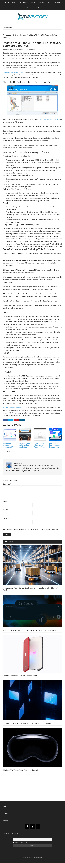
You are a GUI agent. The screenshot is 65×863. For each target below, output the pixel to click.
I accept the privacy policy (21, 842)
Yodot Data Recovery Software (13, 72)
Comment (7, 484)
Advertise (5, 816)
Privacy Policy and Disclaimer (10, 810)
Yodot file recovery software (12, 408)
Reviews (11, 451)
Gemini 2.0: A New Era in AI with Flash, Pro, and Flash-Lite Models (27, 723)
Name (5, 501)
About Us (5, 806)
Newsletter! (5, 820)
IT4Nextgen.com (37, 857)
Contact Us (5, 813)
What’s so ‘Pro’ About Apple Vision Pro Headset (20, 770)
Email (5, 510)
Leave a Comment (31, 49)
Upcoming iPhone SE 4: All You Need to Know (20, 676)
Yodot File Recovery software (49, 119)
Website (5, 518)
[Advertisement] (32, 787)
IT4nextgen (32, 17)
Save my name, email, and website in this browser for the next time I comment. (31, 529)
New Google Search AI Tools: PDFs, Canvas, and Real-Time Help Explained (30, 630)
